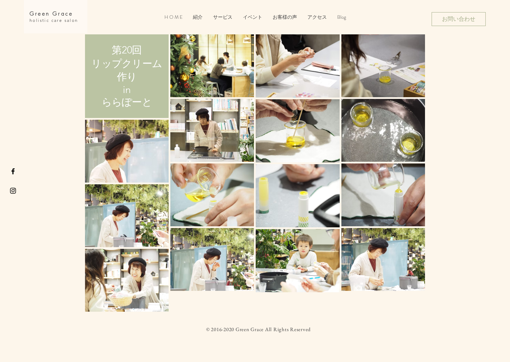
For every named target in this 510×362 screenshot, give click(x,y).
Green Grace (51, 13)
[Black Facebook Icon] (13, 171)
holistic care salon (53, 20)
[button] (252, 17)
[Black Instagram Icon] (13, 191)
